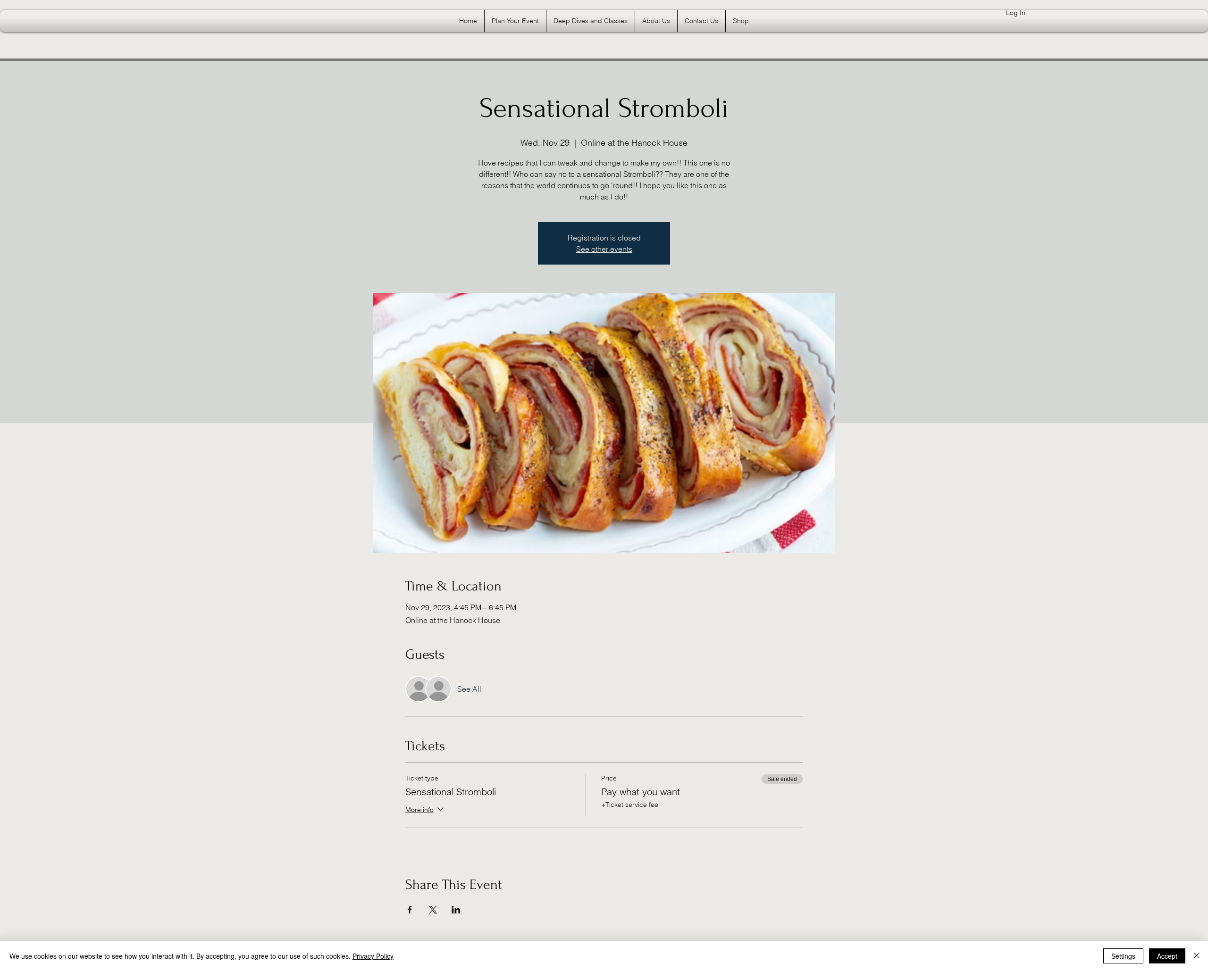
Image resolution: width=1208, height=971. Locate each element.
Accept (1167, 956)
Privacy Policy (373, 956)
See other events (604, 249)
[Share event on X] (432, 909)
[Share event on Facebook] (409, 909)
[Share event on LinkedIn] (456, 909)
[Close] (1196, 955)
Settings (1123, 956)
